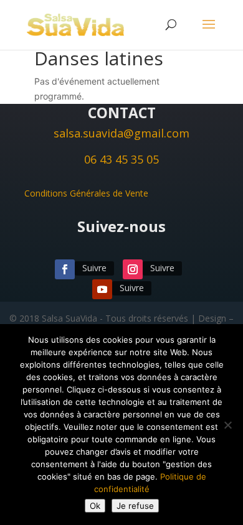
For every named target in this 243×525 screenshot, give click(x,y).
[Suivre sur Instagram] (133, 269)
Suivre (94, 268)
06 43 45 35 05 (121, 159)
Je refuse (135, 506)
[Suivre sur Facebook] (65, 269)
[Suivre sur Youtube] (102, 289)
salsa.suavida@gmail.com (121, 133)
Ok (95, 506)
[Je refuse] (227, 425)
